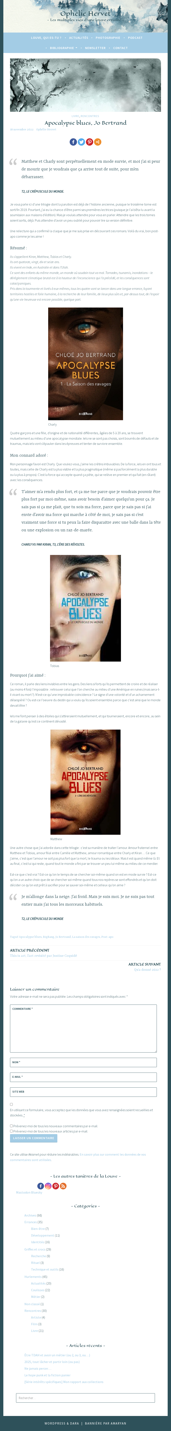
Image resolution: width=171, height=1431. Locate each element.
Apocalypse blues (30, 937)
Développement (42, 1235)
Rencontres (90, 116)
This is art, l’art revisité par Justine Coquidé (43, 953)
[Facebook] (73, 142)
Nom (16, 1062)
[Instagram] (48, 1186)
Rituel (35, 1263)
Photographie (108, 38)
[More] (97, 142)
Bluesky (36, 1192)
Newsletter (95, 48)
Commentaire (22, 1009)
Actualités (78, 38)
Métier (35, 1297)
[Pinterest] (89, 142)
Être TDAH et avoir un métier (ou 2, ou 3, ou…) (57, 1355)
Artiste (36, 1317)
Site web (18, 1091)
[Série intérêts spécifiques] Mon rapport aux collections (63, 1382)
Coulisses (37, 1290)
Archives (30, 1215)
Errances (30, 1222)
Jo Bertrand (63, 937)
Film (34, 1324)
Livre (75, 116)
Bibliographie (62, 48)
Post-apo (107, 937)
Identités (37, 1242)
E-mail (17, 1077)
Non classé (32, 1304)
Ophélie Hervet (85, 13)
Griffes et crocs (34, 1249)
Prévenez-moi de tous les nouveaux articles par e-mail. (50, 1131)
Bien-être (38, 1229)
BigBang (48, 937)
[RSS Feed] (63, 1186)
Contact (120, 48)
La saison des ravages (86, 937)
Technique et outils (44, 1269)
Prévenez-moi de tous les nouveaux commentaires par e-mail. (55, 1126)
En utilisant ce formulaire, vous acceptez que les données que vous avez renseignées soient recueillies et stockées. (81, 1112)
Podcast (135, 38)
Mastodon (23, 1192)
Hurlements (33, 1277)
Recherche (38, 1256)
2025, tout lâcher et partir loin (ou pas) (52, 1362)
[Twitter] (81, 142)
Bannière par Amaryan (105, 1423)
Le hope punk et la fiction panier (47, 1375)
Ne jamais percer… (37, 1368)
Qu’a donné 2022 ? (144, 967)
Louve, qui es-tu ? (46, 38)
